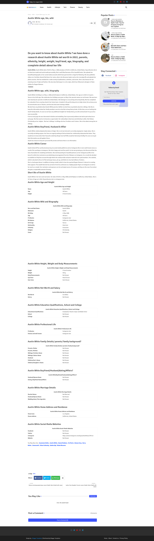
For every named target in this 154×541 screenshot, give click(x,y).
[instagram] (124, 2)
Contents (30, 87)
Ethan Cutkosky (44, 445)
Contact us (116, 538)
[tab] (41, 7)
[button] (126, 7)
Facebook (39, 478)
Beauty (80, 7)
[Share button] (63, 478)
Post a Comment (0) (62, 520)
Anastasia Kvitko (44, 443)
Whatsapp (56, 478)
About (110, 538)
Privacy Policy (124, 538)
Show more (93, 496)
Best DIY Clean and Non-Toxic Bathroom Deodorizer (119, 47)
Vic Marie (71, 443)
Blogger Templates (37, 538)
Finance (72, 7)
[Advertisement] (62, 38)
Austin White (54, 443)
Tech (65, 7)
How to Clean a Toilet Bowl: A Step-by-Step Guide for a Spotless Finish (118, 35)
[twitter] (117, 2)
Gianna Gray (78, 443)
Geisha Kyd (53, 445)
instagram (122, 75)
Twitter (48, 478)
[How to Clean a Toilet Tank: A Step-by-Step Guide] (105, 58)
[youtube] (121, 2)
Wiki (33, 14)
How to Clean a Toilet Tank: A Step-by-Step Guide (118, 58)
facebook (108, 75)
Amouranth (35, 445)
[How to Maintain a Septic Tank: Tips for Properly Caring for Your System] (105, 22)
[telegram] (127, 2)
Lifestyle (57, 7)
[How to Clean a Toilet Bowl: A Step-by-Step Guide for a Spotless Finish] (105, 35)
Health (49, 7)
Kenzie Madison (62, 443)
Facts (88, 7)
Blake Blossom (61, 445)
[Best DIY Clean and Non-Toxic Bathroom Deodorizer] (105, 47)
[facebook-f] (114, 2)
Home (41, 7)
